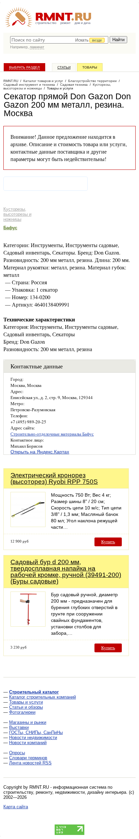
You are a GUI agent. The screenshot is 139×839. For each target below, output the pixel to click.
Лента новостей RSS (30, 762)
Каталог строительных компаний (42, 697)
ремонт (65, 23)
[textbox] (59, 40)
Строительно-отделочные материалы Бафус (52, 434)
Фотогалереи (22, 712)
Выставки (19, 727)
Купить (108, 541)
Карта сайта (15, 806)
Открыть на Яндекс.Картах (39, 451)
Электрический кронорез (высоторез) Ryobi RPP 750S (54, 478)
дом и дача (82, 23)
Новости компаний (28, 742)
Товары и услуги (26, 702)
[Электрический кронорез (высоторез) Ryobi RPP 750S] (28, 525)
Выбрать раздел (24, 67)
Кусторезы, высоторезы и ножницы (17, 214)
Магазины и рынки (27, 722)
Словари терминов (28, 757)
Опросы (17, 752)
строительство (45, 23)
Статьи (64, 67)
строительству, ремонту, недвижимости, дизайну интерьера (64, 792)
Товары (89, 67)
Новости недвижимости (33, 737)
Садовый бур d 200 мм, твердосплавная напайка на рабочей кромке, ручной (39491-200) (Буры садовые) (65, 571)
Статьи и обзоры (26, 707)
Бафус (10, 227)
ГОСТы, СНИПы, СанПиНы (36, 732)
